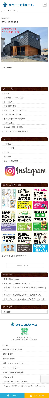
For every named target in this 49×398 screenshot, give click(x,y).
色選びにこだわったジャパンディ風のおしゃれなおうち (25, 289)
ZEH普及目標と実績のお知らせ (16, 131)
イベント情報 (10, 148)
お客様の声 (8, 144)
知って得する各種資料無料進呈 (13, 256)
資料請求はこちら (24, 266)
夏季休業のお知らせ (12, 279)
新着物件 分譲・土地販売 (14, 127)
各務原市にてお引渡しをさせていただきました (22, 295)
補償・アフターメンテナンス (15, 110)
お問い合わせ (38, 395)
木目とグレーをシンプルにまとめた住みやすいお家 (24, 299)
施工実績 (7, 156)
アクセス (14, 395)
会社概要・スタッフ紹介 (13, 98)
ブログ (6, 152)
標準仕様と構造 (10, 106)
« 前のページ (6, 68)
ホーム (6, 93)
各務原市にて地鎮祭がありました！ (18, 283)
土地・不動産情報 (11, 161)
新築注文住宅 (7, 354)
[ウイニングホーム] (19, 4)
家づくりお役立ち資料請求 (14, 119)
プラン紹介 (8, 102)
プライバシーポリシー (12, 114)
